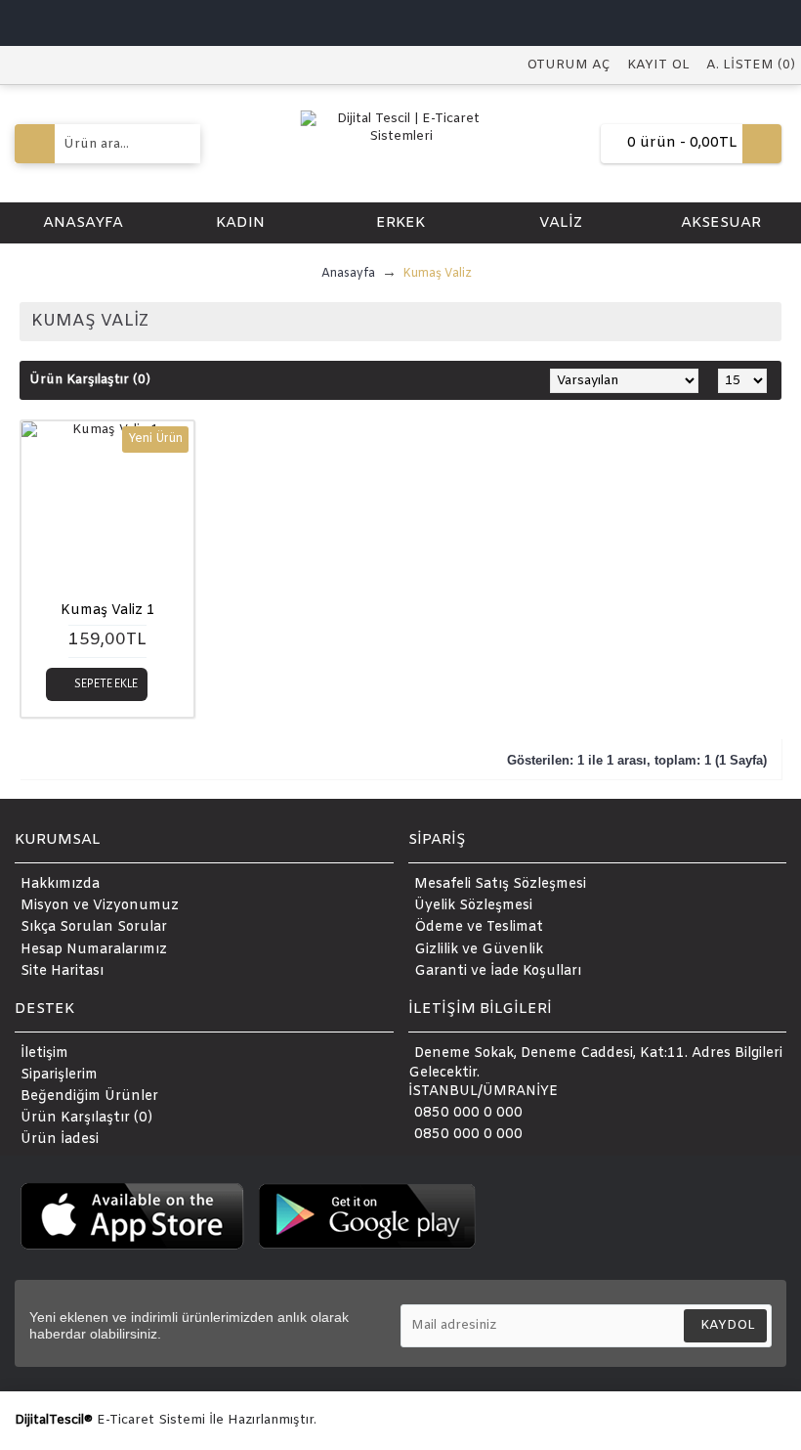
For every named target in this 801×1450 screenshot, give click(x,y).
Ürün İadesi (60, 1139)
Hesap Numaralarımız (94, 950)
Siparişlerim (59, 1075)
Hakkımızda (60, 885)
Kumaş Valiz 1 (108, 610)
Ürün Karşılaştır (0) (89, 380)
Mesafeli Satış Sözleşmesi (500, 885)
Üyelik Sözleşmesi (473, 907)
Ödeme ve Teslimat (478, 928)
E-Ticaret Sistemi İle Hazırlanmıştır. (206, 1420)
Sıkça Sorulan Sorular (94, 928)
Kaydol (727, 1325)
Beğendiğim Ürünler (89, 1096)
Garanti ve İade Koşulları (497, 971)
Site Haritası (62, 971)
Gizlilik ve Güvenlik (478, 950)
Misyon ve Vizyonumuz (100, 907)
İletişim (44, 1053)
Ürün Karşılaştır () (86, 1118)
